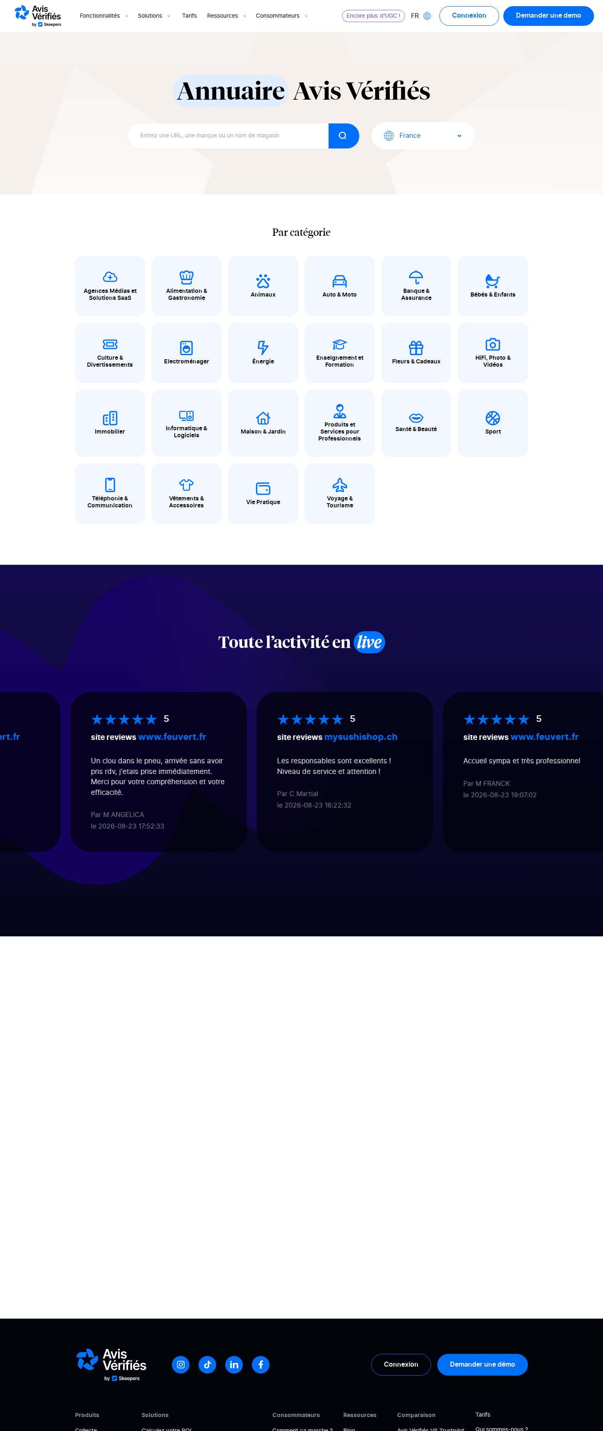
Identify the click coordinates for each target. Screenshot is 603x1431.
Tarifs (189, 16)
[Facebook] (261, 1365)
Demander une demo (548, 15)
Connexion (469, 15)
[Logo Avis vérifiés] (38, 16)
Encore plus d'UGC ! (373, 16)
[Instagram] (181, 1365)
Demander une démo (482, 1364)
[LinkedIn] (234, 1365)
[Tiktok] (207, 1365)
